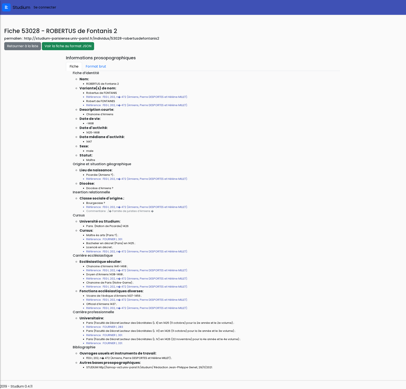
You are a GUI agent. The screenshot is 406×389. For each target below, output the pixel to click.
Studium (20, 7)
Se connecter (45, 7)
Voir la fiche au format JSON (68, 46)
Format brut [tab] (96, 66)
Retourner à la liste (22, 46)
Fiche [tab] (74, 66)
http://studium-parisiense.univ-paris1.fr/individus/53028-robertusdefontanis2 (91, 38)
